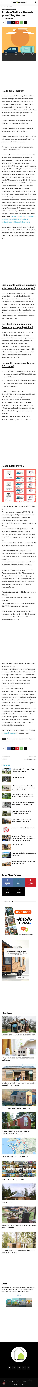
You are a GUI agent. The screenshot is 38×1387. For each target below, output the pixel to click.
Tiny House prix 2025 (18, 777)
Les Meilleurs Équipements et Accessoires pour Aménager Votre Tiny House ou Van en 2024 (23, 838)
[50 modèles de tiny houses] (19, 1169)
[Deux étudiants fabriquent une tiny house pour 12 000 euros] (19, 1240)
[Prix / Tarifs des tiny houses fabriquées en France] (19, 1047)
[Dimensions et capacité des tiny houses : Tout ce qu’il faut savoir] (6, 796)
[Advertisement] (19, 74)
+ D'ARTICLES (6, 765)
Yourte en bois (7, 1202)
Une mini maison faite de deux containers (19, 1035)
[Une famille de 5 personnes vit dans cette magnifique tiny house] (19, 1072)
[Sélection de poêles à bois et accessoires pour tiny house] (19, 1215)
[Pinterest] (17, 22)
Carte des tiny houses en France (15, 1156)
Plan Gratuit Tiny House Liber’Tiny (16, 1108)
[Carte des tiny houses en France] (19, 1146)
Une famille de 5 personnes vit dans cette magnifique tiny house (19, 1084)
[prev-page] (3, 870)
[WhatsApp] (21, 22)
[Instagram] (14, 1367)
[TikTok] (24, 1368)
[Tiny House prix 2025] (6, 779)
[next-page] (6, 870)
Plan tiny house (23, 738)
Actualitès (9, 6)
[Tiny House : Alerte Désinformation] (6, 830)
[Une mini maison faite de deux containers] (19, 1024)
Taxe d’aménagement (30, 759)
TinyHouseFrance (8, 18)
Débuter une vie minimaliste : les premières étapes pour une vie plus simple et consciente (23, 788)
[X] (13, 22)
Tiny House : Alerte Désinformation (23, 828)
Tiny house (31, 738)
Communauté (7, 901)
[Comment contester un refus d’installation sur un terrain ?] (6, 813)
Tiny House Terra (17, 845)
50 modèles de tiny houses (13, 1179)
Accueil (3, 6)
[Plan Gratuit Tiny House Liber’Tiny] (19, 1097)
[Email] (25, 22)
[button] (3, 2)
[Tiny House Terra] (6, 847)
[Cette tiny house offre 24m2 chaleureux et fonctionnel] (6, 821)
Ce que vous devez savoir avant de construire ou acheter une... (16, 1132)
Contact (29, 1382)
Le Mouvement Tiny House (16, 1380)
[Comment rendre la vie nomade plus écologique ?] (6, 855)
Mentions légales (29, 1380)
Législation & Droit (11, 9)
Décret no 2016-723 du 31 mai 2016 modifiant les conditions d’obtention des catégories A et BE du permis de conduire (18, 219)
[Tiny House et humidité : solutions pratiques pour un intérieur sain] (6, 805)
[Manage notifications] (3, 1383)
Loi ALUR (4, 759)
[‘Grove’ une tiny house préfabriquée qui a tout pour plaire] (6, 863)
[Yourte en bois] (19, 1191)
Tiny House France (7, 741)
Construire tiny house (12, 738)
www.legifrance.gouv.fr (10, 733)
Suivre (7, 878)
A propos (5, 1380)
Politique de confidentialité (19, 1382)
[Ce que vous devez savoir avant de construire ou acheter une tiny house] (19, 1120)
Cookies (9, 1382)
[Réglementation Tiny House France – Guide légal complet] (6, 771)
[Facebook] (9, 22)
